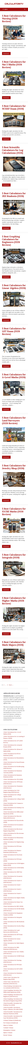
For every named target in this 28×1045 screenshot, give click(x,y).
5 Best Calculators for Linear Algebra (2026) (14, 287)
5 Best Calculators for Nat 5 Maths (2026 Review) (14, 64)
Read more (6, 53)
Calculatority (14, 4)
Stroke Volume (7, 1035)
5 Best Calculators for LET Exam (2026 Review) (14, 331)
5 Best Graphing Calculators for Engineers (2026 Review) (11, 240)
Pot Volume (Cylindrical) (10, 1023)
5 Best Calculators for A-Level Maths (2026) (14, 376)
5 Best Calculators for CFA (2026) (13, 779)
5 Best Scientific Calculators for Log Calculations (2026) (12, 150)
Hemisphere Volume (9, 1030)
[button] (25, 9)
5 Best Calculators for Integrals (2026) (14, 556)
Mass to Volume (8, 1025)
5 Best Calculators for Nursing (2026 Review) (14, 18)
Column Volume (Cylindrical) (12, 1020)
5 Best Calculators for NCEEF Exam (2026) (14, 107)
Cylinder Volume (8, 1028)
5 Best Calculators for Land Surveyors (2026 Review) (14, 420)
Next (11, 685)
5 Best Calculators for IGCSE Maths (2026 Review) (14, 511)
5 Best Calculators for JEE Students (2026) (14, 195)
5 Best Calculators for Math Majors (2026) (14, 643)
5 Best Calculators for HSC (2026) (13, 906)
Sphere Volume (7, 1032)
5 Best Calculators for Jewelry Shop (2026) (14, 467)
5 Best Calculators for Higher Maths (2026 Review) (14, 600)
